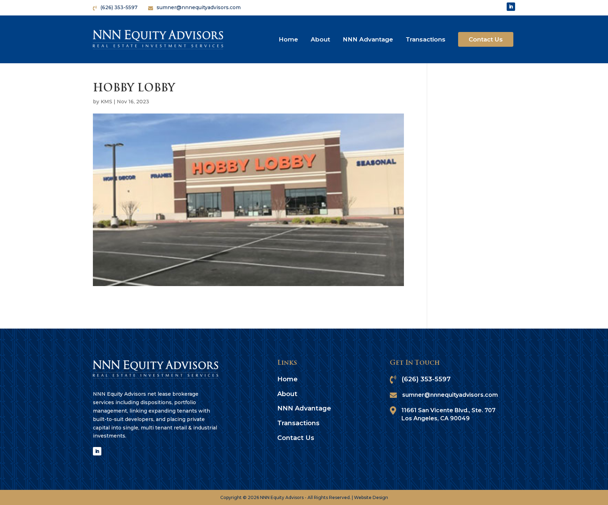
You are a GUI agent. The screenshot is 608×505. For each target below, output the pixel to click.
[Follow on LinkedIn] (511, 6)
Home (288, 39)
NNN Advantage (368, 39)
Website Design (371, 497)
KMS (106, 101)
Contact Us (486, 39)
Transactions (425, 39)
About (320, 39)
